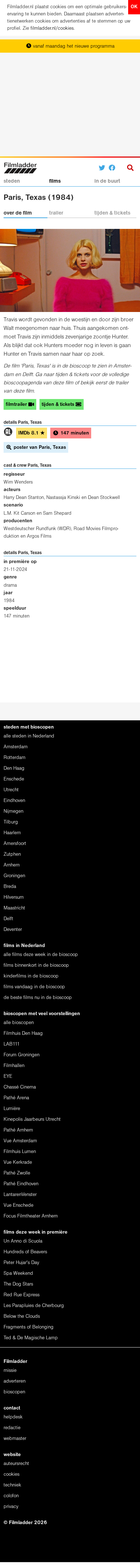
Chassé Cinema (20, 1087)
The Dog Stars (18, 1284)
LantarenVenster (20, 1195)
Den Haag (14, 768)
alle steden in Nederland (29, 736)
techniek (12, 1485)
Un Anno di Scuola (23, 1241)
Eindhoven (14, 801)
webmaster (15, 1439)
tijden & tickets (112, 213)
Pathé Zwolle (17, 1173)
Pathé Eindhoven (21, 1184)
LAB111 (12, 1044)
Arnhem (12, 865)
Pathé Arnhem (18, 1130)
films (55, 181)
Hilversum (14, 897)
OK (134, 7)
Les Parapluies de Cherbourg (34, 1306)
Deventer (13, 930)
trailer (56, 213)
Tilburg (11, 822)
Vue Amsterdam (20, 1141)
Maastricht (14, 908)
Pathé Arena (16, 1098)
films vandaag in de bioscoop (34, 987)
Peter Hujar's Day (21, 1263)
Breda (10, 887)
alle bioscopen (19, 1023)
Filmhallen (14, 1066)
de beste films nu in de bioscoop (38, 998)
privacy (11, 1507)
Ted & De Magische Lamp (31, 1338)
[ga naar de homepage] (20, 167)
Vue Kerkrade (18, 1162)
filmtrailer (17, 405)
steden (12, 181)
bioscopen (14, 1392)
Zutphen (12, 854)
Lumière (12, 1109)
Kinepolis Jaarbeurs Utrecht (32, 1119)
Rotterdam (14, 758)
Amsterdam (16, 747)
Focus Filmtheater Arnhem (31, 1216)
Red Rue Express (21, 1295)
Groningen (14, 876)
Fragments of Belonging (28, 1327)
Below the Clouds (22, 1316)
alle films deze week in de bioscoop (41, 955)
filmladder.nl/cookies (52, 28)
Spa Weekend (18, 1274)
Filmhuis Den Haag (23, 1034)
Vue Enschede (18, 1205)
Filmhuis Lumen (20, 1152)
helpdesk (13, 1417)
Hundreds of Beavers (25, 1252)
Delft (8, 919)
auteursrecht (16, 1464)
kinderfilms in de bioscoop (31, 976)
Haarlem (12, 833)
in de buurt (107, 181)
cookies (11, 1474)
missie (10, 1371)
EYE (8, 1077)
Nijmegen (13, 811)
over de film (18, 213)
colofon (11, 1496)
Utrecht (11, 790)
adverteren (14, 1381)
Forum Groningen (21, 1055)
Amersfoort (15, 844)
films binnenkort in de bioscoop (36, 965)
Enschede (14, 779)
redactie (12, 1428)
